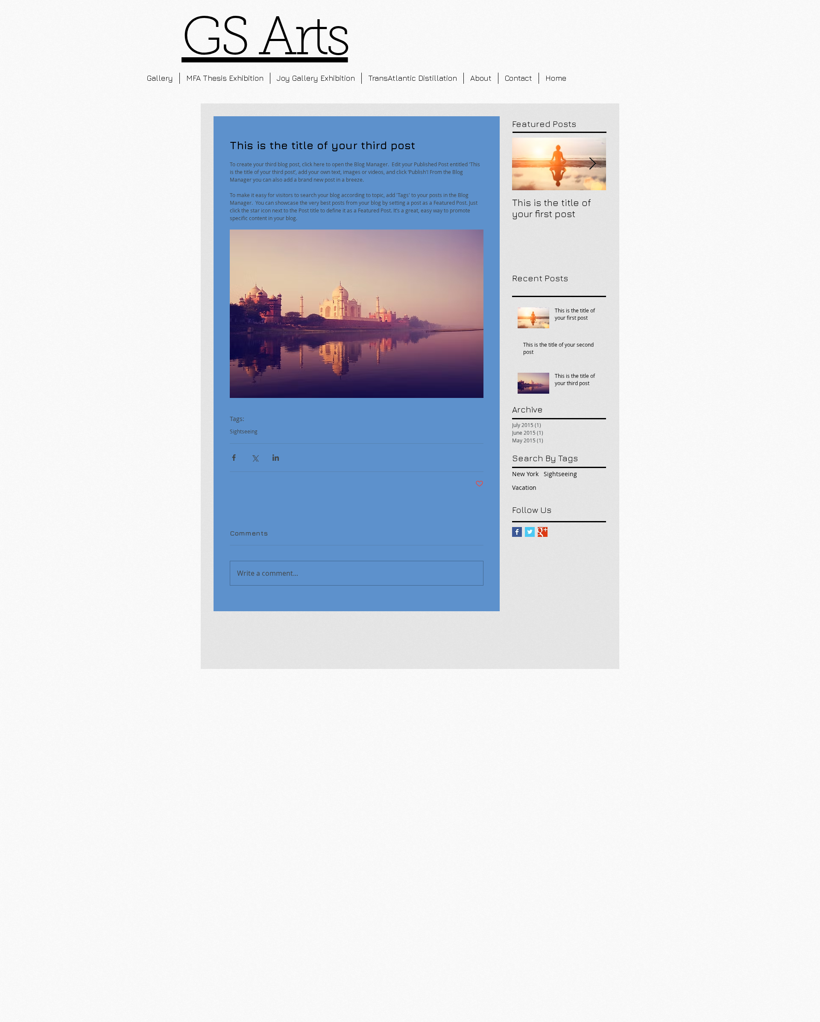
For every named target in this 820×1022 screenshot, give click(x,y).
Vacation (524, 487)
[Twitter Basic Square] (530, 532)
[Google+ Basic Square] (543, 532)
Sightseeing (244, 431)
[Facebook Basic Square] (517, 532)
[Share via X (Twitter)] (255, 458)
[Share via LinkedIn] (276, 458)
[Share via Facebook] (234, 458)
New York (525, 474)
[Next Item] (592, 164)
